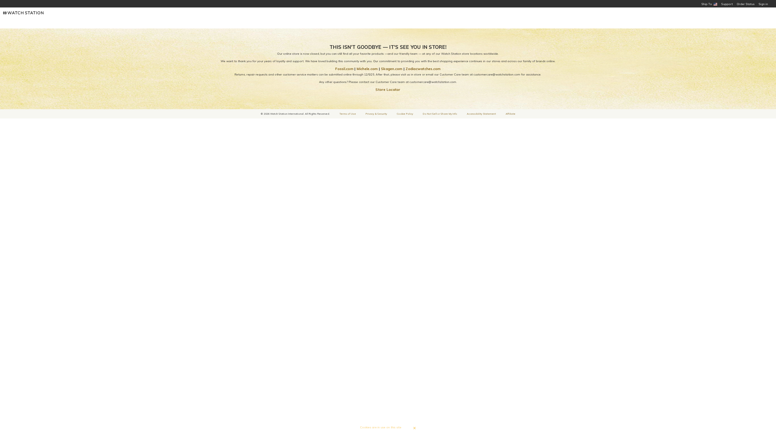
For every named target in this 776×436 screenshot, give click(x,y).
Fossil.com (344, 68)
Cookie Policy (405, 113)
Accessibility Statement (481, 113)
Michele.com (367, 68)
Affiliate (510, 113)
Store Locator (387, 89)
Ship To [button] (708, 4)
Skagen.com (392, 68)
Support (727, 4)
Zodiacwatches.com (423, 68)
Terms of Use (348, 113)
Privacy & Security (376, 113)
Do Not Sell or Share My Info (440, 113)
